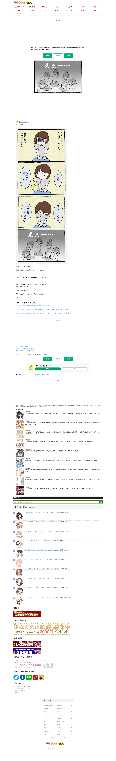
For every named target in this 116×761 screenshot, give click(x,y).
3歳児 (32, 10)
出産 (45, 715)
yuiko (66, 588)
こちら (37, 406)
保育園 (38, 374)
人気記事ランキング (48, 705)
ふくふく (67, 512)
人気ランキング (19, 7)
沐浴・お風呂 (61, 721)
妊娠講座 (46, 708)
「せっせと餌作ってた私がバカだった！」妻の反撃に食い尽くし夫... (42, 559)
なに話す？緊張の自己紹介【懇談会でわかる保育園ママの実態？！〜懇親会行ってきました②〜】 (42, 309)
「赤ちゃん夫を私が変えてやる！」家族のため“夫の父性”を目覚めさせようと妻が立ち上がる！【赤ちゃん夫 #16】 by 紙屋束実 (59, 441)
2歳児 (19, 10)
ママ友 (34, 374)
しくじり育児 (70, 10)
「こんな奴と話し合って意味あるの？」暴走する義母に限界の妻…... (42, 588)
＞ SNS (75, 369)
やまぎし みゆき (24, 122)
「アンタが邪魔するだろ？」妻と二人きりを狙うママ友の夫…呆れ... (42, 578)
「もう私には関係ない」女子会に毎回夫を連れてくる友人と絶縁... (41, 597)
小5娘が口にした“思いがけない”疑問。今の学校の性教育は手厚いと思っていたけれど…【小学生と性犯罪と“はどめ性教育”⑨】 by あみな (62, 460)
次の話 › (68, 55)
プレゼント (20, 13)
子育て (70, 7)
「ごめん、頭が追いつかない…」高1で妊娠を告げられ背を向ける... (42, 540)
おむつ (45, 721)
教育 (45, 728)
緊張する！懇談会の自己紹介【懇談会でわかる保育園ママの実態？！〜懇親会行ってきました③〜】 (42, 313)
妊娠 (57, 7)
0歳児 (82, 7)
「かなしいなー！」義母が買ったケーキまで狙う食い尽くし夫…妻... (42, 531)
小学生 (57, 10)
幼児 (45, 10)
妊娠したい (45, 7)
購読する (17, 497)
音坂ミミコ (67, 597)
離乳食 (45, 724)
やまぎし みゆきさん (25, 346)
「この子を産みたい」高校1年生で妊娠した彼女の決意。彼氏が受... (42, 512)
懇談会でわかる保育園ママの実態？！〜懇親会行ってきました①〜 (34, 306)
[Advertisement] (58, 31)
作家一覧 (58, 55)
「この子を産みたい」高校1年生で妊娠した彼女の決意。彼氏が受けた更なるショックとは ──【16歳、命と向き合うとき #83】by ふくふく (62, 413)
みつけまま (68, 521)
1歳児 (95, 7)
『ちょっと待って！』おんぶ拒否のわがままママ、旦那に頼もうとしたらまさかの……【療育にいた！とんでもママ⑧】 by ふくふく (60, 488)
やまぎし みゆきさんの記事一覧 (25, 348)
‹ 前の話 (48, 55)
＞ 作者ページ (47, 368)
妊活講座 (60, 705)
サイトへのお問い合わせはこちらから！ (24, 686)
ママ (30, 374)
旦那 (82, 10)
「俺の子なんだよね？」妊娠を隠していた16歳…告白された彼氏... (41, 550)
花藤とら (67, 569)
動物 (95, 10)
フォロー (19, 354)
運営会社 (15, 692)
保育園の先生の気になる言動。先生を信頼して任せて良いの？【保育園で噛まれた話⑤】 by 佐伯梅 (51, 451)
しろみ (66, 531)
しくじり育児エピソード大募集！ (26, 350)
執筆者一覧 (32, 7)
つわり (59, 711)
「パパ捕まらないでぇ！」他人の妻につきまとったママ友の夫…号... (42, 521)
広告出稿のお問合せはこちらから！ (22, 688)
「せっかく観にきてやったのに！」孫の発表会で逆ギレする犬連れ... (42, 569)
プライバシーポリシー (19, 690)
